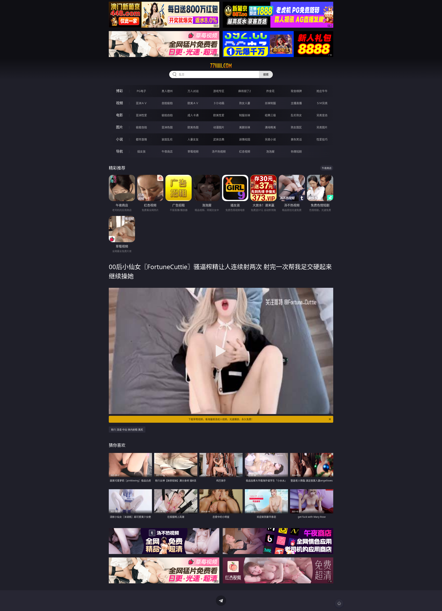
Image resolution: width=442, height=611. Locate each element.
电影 (119, 115)
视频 (119, 103)
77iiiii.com (221, 65)
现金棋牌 (296, 91)
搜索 (266, 74)
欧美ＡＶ (193, 103)
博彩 (119, 91)
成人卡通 (193, 115)
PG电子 (141, 91)
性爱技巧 (322, 139)
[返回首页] (339, 603)
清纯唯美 (270, 127)
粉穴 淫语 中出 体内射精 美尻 (127, 429)
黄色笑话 (296, 139)
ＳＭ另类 (322, 103)
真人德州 (167, 91)
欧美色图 (193, 127)
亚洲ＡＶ (141, 103)
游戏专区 (218, 91)
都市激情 (141, 139)
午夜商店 (167, 151)
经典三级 (270, 115)
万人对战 (193, 91)
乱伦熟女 (296, 115)
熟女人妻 (244, 103)
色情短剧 (296, 151)
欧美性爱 (218, 115)
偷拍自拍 (167, 115)
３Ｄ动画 (218, 103)
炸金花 (270, 91)
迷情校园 (244, 139)
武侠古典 (218, 139)
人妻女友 (193, 139)
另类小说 (270, 139)
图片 (119, 127)
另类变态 (322, 115)
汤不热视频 (219, 151)
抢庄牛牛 (322, 91)
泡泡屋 (270, 151)
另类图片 (322, 127)
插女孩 (141, 151)
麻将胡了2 (244, 91)
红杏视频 (244, 151)
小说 (119, 139)
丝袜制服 (270, 103)
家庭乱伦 (167, 139)
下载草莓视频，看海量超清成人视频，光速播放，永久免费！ (221, 419)
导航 (119, 151)
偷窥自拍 (141, 127)
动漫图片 (218, 127)
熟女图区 (296, 127)
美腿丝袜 (244, 127)
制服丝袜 (244, 115)
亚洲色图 (167, 127)
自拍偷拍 (167, 103)
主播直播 (296, 103)
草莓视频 (193, 151)
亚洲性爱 (141, 115)
